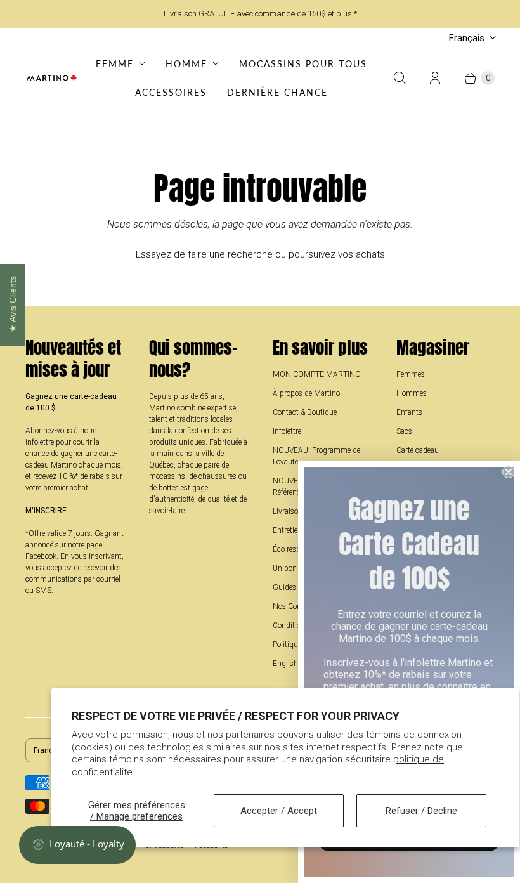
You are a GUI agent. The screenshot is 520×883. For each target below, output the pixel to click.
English (285, 663)
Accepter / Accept (278, 810)
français (466, 38)
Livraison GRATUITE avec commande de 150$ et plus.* (260, 13)
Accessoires (171, 92)
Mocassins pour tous (303, 63)
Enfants (409, 412)
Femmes (410, 374)
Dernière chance (277, 92)
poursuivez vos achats (337, 254)
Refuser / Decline (421, 810)
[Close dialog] (508, 472)
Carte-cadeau (417, 450)
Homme (186, 63)
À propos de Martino (306, 393)
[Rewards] (77, 845)
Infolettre (287, 431)
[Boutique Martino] (51, 78)
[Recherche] (399, 78)
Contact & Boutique (305, 412)
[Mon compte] (435, 78)
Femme (115, 63)
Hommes (411, 393)
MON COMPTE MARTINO (317, 374)
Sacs (404, 431)
